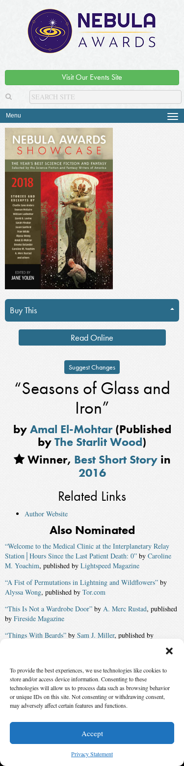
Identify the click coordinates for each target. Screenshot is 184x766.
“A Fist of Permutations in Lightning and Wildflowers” (81, 582)
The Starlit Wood (98, 441)
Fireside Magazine (39, 618)
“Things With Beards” (35, 635)
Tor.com (93, 592)
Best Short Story (116, 459)
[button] (169, 651)
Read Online (92, 337)
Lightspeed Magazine (109, 565)
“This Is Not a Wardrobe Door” (48, 608)
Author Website (46, 513)
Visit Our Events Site (92, 77)
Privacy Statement (92, 754)
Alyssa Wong (23, 592)
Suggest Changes (92, 367)
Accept (92, 733)
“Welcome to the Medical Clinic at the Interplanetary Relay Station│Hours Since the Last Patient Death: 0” (87, 550)
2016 (92, 472)
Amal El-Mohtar (71, 429)
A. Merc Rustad (125, 608)
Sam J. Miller (95, 635)
